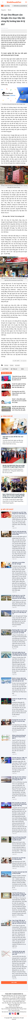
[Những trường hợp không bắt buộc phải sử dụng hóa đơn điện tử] (6, 738)
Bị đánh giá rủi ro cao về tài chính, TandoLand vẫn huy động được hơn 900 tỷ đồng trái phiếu (18, 597)
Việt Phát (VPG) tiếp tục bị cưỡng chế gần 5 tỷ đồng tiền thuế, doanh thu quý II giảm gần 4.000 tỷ (19, 895)
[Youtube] (15, 1014)
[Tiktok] (18, 1014)
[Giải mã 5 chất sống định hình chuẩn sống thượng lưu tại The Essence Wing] (6, 534)
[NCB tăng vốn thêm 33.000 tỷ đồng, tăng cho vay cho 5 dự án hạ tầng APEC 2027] (6, 779)
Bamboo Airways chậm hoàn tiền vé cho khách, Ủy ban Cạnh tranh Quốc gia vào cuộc (19, 680)
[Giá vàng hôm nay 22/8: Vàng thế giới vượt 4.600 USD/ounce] (6, 515)
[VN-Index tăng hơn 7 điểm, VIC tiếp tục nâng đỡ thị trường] (6, 760)
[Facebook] (10, 1014)
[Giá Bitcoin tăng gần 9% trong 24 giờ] (6, 701)
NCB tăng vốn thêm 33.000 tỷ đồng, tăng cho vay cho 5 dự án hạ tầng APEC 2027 (19, 778)
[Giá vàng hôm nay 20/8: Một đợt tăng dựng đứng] (6, 860)
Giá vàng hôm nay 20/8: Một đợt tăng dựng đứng (18, 858)
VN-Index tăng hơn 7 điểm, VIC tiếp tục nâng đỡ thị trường (19, 758)
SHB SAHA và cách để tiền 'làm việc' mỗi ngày (15, 5)
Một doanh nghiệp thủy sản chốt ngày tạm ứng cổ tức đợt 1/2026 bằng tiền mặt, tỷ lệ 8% (19, 654)
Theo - (19, 360)
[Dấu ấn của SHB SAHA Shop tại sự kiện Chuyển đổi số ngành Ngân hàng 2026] (14, 455)
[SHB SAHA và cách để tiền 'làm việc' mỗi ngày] (14, 427)
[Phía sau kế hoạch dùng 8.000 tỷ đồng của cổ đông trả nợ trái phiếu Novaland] (6, 839)
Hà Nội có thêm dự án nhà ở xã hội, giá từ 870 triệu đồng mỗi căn (19, 612)
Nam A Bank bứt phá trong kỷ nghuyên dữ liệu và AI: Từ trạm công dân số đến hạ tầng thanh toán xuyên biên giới (14, 495)
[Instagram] (12, 1014)
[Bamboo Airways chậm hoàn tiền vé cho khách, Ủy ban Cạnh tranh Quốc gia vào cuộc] (6, 681)
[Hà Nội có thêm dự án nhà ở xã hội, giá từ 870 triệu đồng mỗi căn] (6, 613)
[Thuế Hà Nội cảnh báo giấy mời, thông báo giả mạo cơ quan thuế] (6, 954)
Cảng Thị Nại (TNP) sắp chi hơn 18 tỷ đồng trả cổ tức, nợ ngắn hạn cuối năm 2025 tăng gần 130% (19, 922)
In (23, 369)
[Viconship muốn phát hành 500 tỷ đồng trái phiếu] (6, 874)
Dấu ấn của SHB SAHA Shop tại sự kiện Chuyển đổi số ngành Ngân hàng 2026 (14, 466)
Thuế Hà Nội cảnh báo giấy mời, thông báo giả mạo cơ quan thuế (18, 953)
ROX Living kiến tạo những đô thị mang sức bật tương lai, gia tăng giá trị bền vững (19, 804)
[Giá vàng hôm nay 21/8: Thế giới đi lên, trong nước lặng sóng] (6, 722)
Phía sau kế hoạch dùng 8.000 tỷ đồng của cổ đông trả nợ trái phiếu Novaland (19, 838)
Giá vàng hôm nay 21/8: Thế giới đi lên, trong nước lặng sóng (18, 721)
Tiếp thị (3, 433)
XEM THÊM (14, 982)
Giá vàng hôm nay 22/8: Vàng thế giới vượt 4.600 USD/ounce (19, 513)
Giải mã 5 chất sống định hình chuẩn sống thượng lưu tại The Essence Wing (19, 533)
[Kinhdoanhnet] (14, 2)
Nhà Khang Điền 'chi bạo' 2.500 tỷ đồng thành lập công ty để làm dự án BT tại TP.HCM (19, 631)
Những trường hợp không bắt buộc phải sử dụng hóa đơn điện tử (19, 737)
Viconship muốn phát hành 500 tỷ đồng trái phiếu (19, 872)
